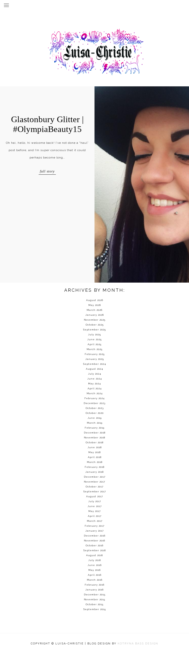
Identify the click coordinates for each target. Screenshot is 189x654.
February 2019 (94, 427)
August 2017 (94, 496)
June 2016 (95, 565)
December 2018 (94, 432)
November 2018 (94, 437)
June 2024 (94, 378)
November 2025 (94, 319)
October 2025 (95, 324)
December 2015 (94, 594)
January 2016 (94, 589)
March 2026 (94, 310)
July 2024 (94, 373)
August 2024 (94, 368)
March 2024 (95, 393)
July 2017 (94, 501)
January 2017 (94, 530)
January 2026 (94, 315)
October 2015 (94, 604)
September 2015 (94, 609)
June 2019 (95, 418)
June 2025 (94, 339)
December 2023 (94, 403)
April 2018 (94, 457)
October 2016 (94, 545)
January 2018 (94, 472)
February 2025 (95, 354)
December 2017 (94, 476)
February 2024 (94, 398)
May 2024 (94, 383)
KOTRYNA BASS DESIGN (138, 643)
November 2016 (94, 540)
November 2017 (94, 481)
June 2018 (95, 447)
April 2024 (95, 388)
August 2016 (94, 555)
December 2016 (94, 535)
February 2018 (94, 467)
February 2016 (94, 584)
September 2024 (94, 364)
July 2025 (94, 334)
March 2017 (94, 521)
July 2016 (94, 560)
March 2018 (94, 462)
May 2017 (94, 511)
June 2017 (95, 506)
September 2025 (94, 329)
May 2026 (94, 305)
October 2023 (95, 408)
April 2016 (94, 575)
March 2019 (94, 422)
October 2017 (94, 486)
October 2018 (94, 442)
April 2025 (94, 344)
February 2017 (94, 525)
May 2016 (94, 570)
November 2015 (94, 599)
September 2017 (94, 491)
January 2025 (94, 359)
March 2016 (94, 579)
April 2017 (94, 516)
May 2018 (94, 452)
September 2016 (94, 550)
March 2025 (94, 349)
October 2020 (95, 413)
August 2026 (94, 300)
